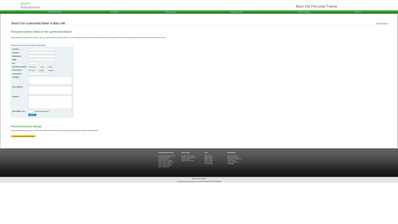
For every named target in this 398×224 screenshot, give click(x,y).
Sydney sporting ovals (188, 156)
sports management (304, 12)
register (32, 115)
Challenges (231, 163)
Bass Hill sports (382, 23)
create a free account (55, 12)
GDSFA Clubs (208, 160)
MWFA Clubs (208, 159)
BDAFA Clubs (208, 157)
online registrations (170, 12)
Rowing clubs (208, 162)
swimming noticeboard (234, 159)
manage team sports (237, 12)
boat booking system (164, 157)
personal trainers (232, 156)
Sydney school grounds (188, 157)
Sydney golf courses (187, 160)
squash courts (185, 159)
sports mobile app (163, 166)
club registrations (163, 159)
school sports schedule (165, 160)
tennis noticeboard (233, 157)
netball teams (232, 160)
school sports (114, 12)
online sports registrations (166, 162)
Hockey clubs (208, 163)
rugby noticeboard (233, 162)
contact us (358, 12)
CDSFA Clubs (208, 156)
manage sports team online (166, 156)
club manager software (165, 165)
